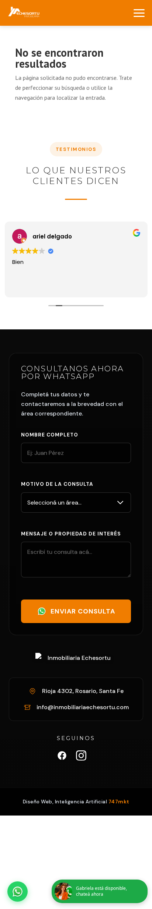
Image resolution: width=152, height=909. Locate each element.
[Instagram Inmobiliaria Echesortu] (81, 757)
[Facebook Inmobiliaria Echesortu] (62, 757)
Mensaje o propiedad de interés (71, 534)
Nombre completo (49, 435)
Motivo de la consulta (57, 484)
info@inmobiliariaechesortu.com (83, 707)
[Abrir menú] (139, 13)
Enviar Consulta (83, 611)
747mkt (118, 802)
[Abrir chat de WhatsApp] (17, 891)
